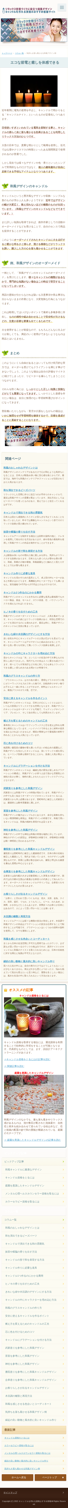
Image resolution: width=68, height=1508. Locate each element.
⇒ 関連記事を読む (14, 1066)
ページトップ (49, 1477)
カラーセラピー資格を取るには (22, 1201)
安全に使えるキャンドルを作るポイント (25, 698)
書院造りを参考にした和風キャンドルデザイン (29, 849)
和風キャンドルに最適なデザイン (23, 1169)
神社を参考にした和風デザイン (20, 829)
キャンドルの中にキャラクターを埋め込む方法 (29, 653)
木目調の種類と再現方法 (16, 916)
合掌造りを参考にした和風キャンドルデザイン (29, 871)
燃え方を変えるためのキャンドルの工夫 (25, 720)
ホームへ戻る (19, 1477)
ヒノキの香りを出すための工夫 (20, 611)
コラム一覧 (19, 53)
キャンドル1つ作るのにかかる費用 (22, 592)
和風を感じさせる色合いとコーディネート (26, 938)
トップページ (7, 53)
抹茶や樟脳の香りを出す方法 (19, 531)
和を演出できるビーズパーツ (19, 490)
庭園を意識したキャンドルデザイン (24, 1185)
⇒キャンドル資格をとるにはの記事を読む (27, 1059)
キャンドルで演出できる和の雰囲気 (23, 512)
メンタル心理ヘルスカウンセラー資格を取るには (32, 1193)
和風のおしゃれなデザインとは (20, 467)
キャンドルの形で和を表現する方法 (23, 551)
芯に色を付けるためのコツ (18, 743)
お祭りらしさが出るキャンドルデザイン (25, 894)
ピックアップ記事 (14, 1161)
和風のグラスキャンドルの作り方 (21, 675)
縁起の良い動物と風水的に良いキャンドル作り (29, 961)
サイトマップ (10, 1492)
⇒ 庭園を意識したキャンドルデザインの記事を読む (32, 1140)
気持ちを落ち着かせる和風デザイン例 (26, 1411)
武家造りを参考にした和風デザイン (23, 788)
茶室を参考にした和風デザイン (20, 810)
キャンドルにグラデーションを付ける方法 (26, 765)
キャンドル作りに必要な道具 (19, 573)
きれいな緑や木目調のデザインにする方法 (26, 634)
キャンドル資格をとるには (20, 1177)
